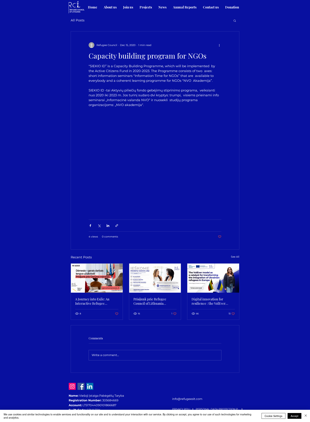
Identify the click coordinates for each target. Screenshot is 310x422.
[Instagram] (72, 386)
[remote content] (155, 156)
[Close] (306, 416)
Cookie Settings (273, 416)
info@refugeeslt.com (187, 399)
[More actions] (219, 45)
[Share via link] (116, 225)
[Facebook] (81, 386)
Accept (294, 416)
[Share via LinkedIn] (108, 225)
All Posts (77, 20)
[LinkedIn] (89, 386)
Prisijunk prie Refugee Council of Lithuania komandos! (149, 301)
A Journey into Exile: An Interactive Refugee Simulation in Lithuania (92, 301)
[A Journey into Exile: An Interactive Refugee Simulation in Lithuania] (97, 278)
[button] (234, 20)
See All (235, 256)
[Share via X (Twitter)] (99, 225)
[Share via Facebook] (90, 225)
